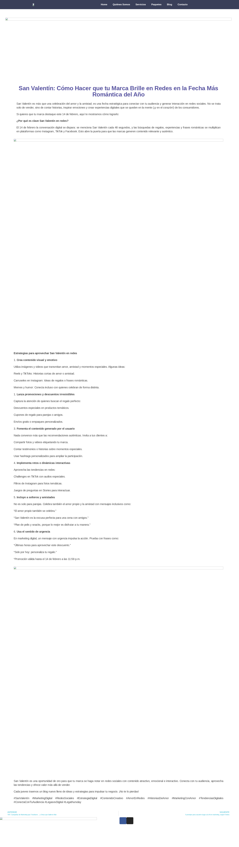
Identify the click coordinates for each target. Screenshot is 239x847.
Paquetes (156, 4)
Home (104, 4)
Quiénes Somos (121, 4)
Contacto (183, 4)
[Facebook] (122, 820)
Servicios (141, 4)
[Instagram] (129, 820)
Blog (169, 4)
